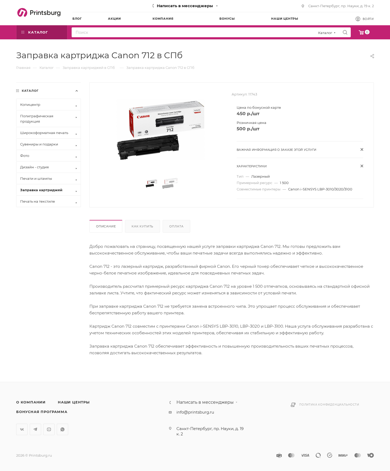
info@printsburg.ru (195, 412)
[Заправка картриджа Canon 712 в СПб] (160, 130)
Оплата (176, 226)
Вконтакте (22, 429)
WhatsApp (62, 429)
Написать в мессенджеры (185, 5)
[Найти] (345, 32)
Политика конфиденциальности (329, 404)
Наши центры (74, 402)
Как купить (142, 226)
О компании (31, 402)
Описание (106, 226)
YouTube (49, 429)
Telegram (35, 429)
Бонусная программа (41, 412)
